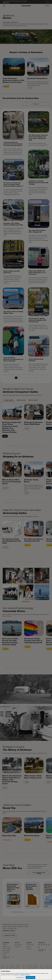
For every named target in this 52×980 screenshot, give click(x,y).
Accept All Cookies (30, 977)
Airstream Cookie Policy (25, 974)
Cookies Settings (20, 977)
